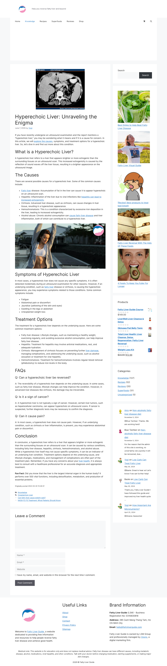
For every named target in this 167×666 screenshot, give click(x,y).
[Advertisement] (83, 43)
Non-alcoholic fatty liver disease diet (137, 434)
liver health (84, 461)
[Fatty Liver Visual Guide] (134, 147)
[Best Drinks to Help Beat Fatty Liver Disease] (134, 107)
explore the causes (43, 141)
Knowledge (30, 21)
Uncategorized (125, 394)
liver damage (92, 350)
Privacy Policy (69, 625)
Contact (66, 621)
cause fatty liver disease (81, 215)
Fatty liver (26, 190)
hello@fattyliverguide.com (129, 627)
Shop (81, 21)
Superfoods (57, 21)
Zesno (144, 637)
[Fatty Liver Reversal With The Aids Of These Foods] (134, 225)
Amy (126, 410)
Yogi (126, 460)
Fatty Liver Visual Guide (129, 165)
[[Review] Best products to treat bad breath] (134, 184)
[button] (151, 21)
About (65, 612)
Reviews (70, 21)
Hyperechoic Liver (25, 495)
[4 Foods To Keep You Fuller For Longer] (134, 265)
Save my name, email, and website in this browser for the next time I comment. (56, 575)
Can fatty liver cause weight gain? (31, 498)
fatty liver (49, 287)
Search (121, 70)
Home (17, 21)
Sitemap (66, 629)
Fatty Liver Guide (35, 631)
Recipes (43, 21)
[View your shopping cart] (144, 21)
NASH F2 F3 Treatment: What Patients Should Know (39, 500)
